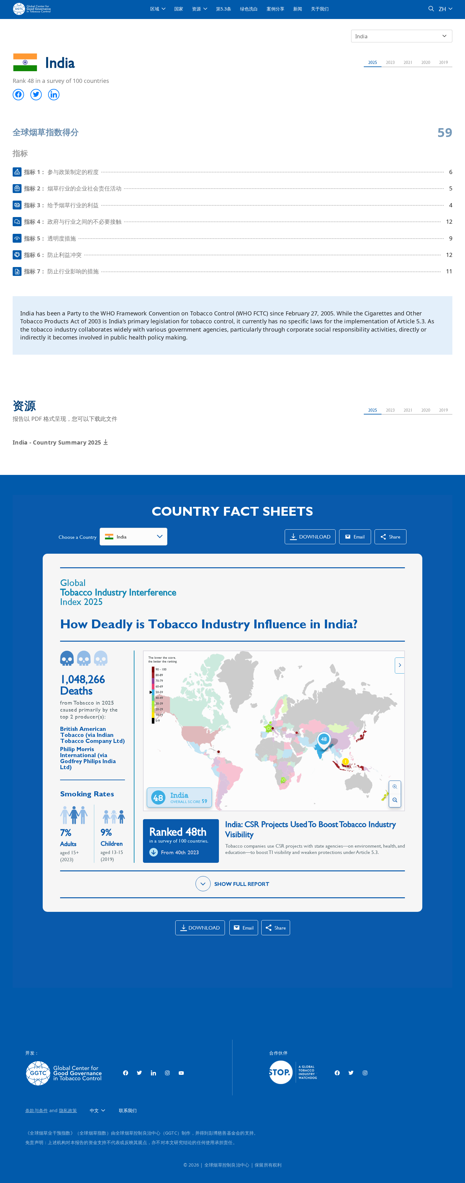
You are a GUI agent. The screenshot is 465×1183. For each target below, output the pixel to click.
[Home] (33, 9)
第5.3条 (223, 9)
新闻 (297, 9)
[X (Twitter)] (139, 1073)
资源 (196, 9)
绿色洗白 (249, 9)
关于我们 (320, 9)
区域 (154, 9)
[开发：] (65, 1073)
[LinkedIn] (153, 1073)
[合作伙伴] (293, 1073)
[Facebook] (126, 1073)
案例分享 (275, 9)
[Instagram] (167, 1073)
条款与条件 (36, 1110)
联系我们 (128, 1110)
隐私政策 (68, 1110)
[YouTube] (181, 1073)
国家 (178, 9)
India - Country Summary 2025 (58, 442)
